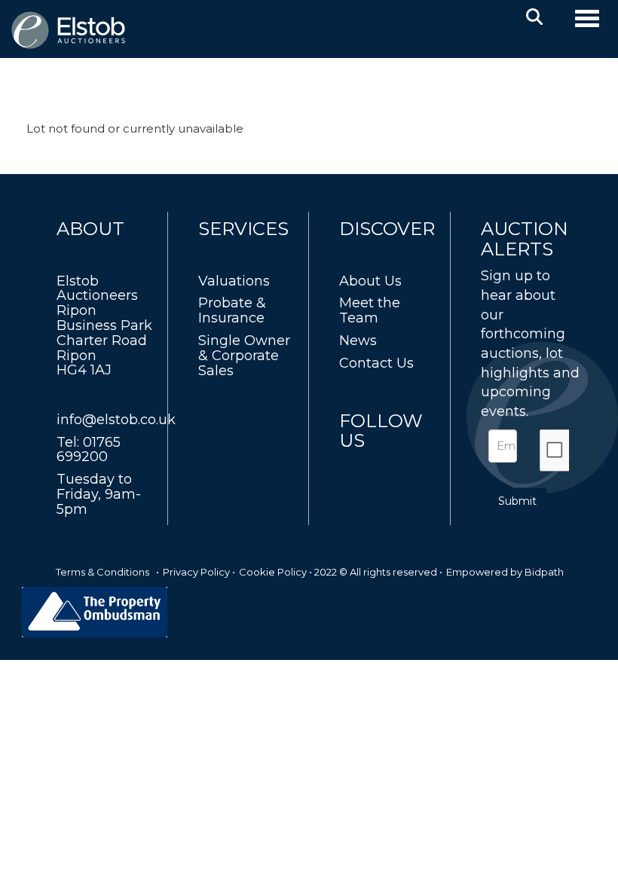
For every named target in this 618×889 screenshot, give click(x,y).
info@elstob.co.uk (116, 419)
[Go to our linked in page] (385, 468)
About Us (370, 281)
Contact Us (376, 363)
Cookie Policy (273, 572)
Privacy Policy (196, 572)
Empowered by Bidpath (505, 572)
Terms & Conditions (102, 572)
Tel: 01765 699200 (89, 450)
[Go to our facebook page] (353, 468)
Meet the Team (369, 310)
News (358, 340)
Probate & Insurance (232, 310)
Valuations (234, 281)
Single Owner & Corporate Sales (244, 355)
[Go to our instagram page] (416, 468)
